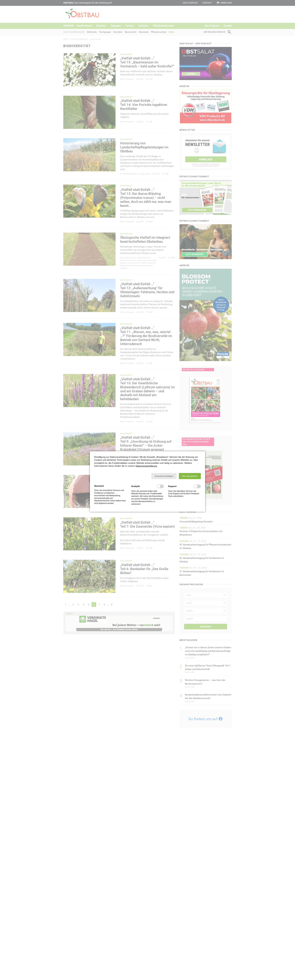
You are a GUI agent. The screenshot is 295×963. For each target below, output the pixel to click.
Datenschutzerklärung (146, 466)
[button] (164, 476)
